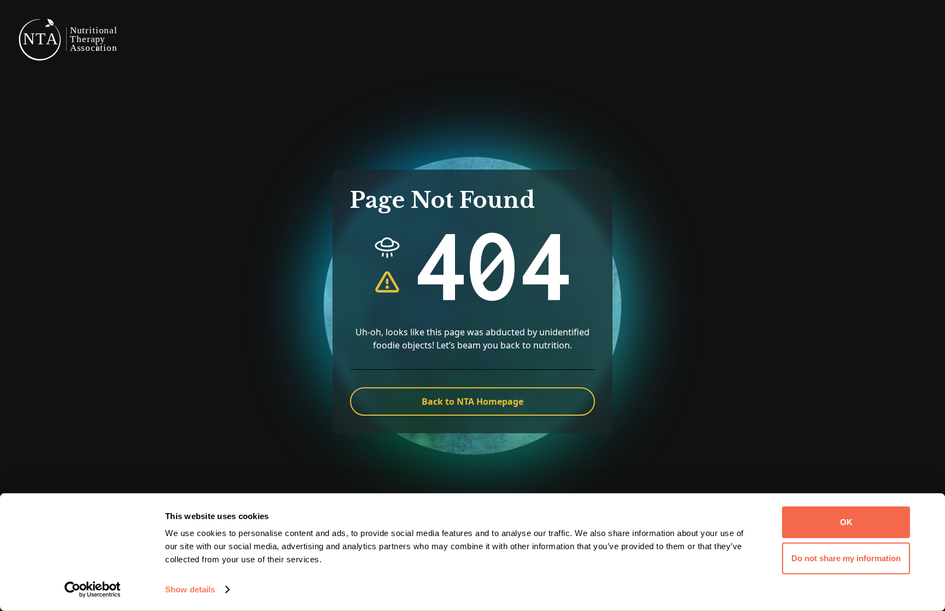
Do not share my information (846, 557)
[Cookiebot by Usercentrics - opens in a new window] (93, 589)
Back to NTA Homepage (472, 401)
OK (846, 522)
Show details (190, 589)
